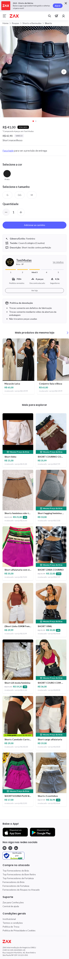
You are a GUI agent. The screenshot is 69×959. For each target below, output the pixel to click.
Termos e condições (13, 922)
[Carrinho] (56, 15)
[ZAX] (14, 16)
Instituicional (9, 919)
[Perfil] (63, 15)
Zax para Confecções (13, 902)
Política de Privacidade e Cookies (19, 930)
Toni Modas (24, 260)
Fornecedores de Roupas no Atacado (21, 889)
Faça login (8, 150)
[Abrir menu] (4, 16)
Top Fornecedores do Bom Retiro (19, 874)
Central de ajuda (11, 906)
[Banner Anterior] (5, 71)
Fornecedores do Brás (14, 882)
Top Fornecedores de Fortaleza (18, 878)
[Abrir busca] (49, 15)
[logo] (34, 941)
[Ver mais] (67, 332)
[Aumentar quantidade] (20, 212)
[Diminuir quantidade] (6, 212)
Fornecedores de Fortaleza (16, 885)
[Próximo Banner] (63, 71)
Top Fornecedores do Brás (16, 870)
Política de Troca (11, 926)
